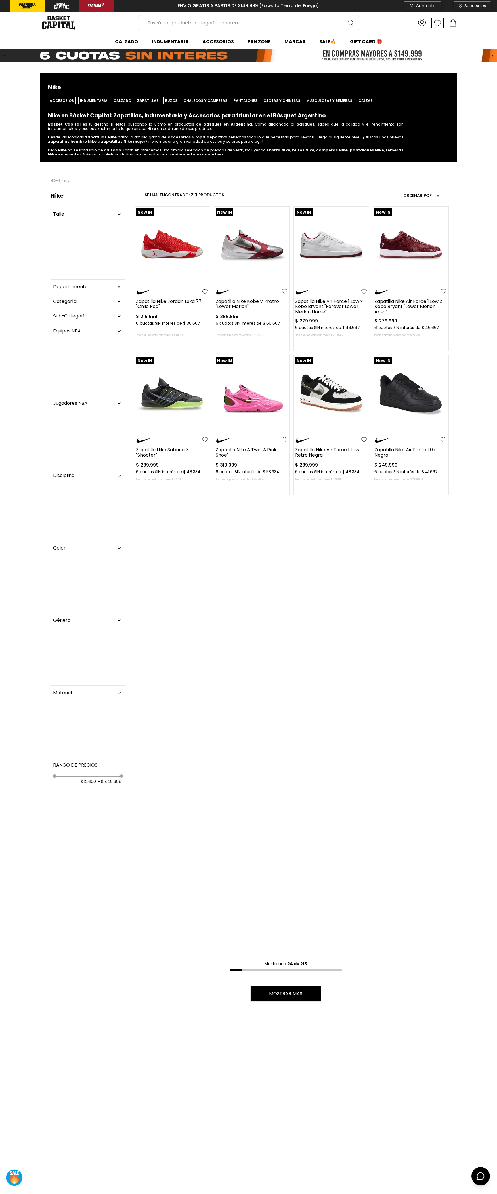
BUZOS (171, 100)
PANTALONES (245, 100)
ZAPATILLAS (148, 100)
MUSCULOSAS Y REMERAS (329, 100)
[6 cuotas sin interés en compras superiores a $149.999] (248, 56)
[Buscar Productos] (351, 23)
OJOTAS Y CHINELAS (281, 100)
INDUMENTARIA (94, 100)
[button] (88, 229)
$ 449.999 (109, 378)
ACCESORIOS (62, 100)
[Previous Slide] (4, 56)
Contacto (425, 6)
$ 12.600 (88, 378)
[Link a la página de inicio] (56, 181)
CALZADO (122, 100)
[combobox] (248, 23)
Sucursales (475, 6)
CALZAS (365, 100)
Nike (67, 180)
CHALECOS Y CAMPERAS (205, 100)
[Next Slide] (493, 56)
